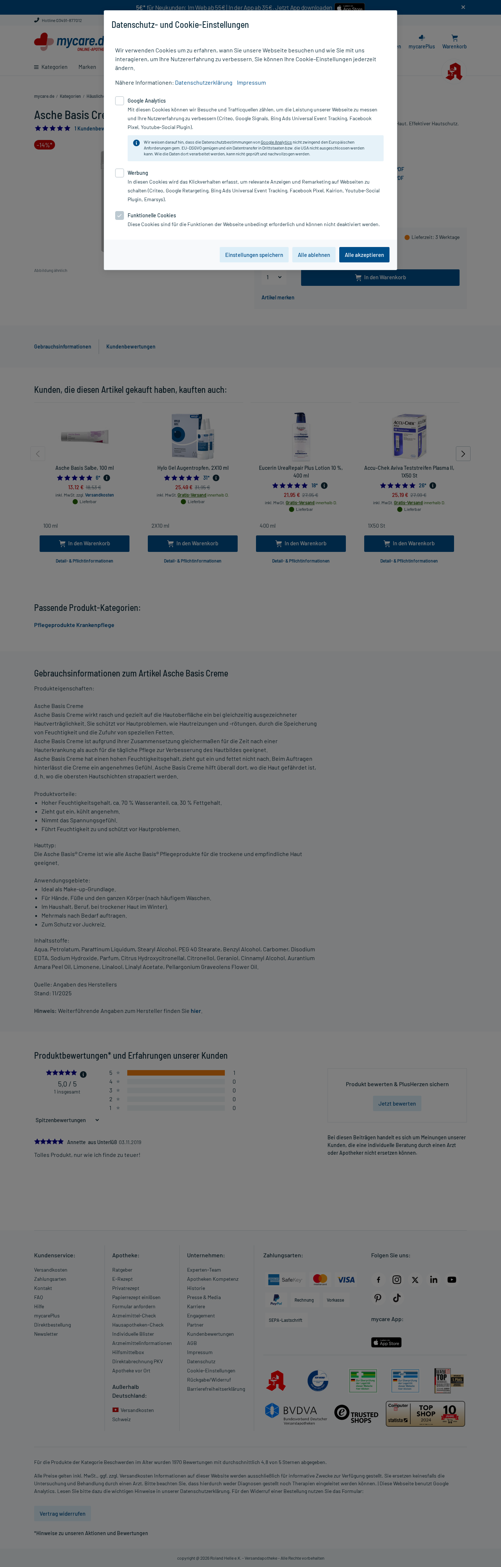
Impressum (251, 82)
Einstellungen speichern (254, 254)
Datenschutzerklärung (204, 82)
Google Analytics (276, 141)
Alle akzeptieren (364, 254)
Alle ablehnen (314, 254)
